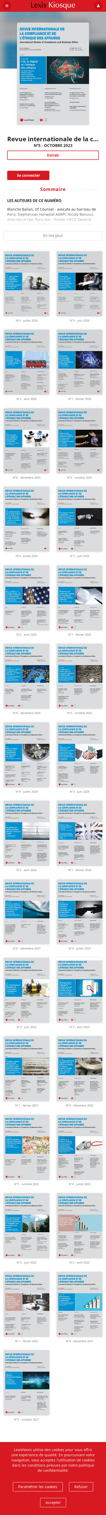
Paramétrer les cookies (37, 1486)
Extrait (53, 155)
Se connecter (28, 175)
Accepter (53, 1502)
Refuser (81, 1486)
